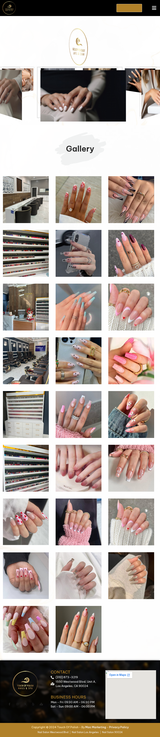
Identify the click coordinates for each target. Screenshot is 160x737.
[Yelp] (33, 704)
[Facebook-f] (9, 704)
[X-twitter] (25, 704)
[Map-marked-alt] (41, 704)
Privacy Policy (119, 727)
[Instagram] (17, 704)
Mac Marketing (95, 727)
